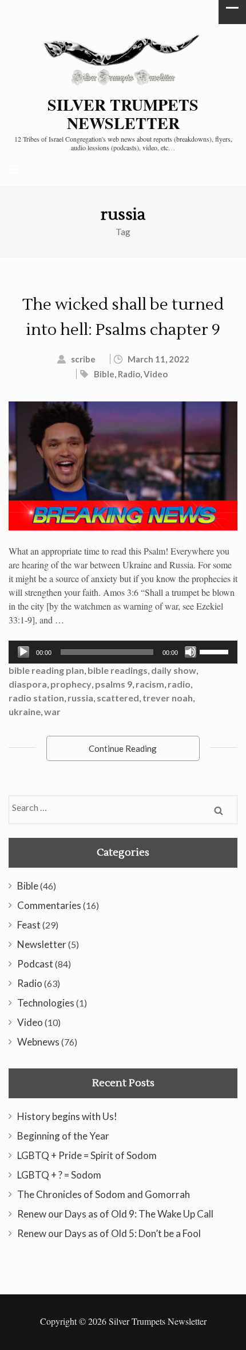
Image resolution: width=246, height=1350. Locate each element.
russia (80, 697)
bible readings (118, 670)
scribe (83, 359)
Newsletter (41, 944)
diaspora (28, 683)
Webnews (38, 1042)
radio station (36, 697)
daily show (173, 670)
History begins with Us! (67, 1116)
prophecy (71, 683)
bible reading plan (46, 670)
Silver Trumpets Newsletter (123, 114)
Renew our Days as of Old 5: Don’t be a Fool (109, 1233)
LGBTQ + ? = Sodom (59, 1175)
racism (150, 683)
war (52, 711)
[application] (123, 652)
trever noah (167, 697)
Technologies (45, 1003)
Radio (129, 374)
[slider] (216, 651)
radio (179, 683)
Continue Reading (123, 748)
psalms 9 (113, 683)
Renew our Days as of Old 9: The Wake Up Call (115, 1214)
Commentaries (49, 905)
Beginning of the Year (63, 1136)
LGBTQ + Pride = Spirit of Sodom (87, 1155)
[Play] (23, 652)
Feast (29, 925)
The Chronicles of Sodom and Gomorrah (103, 1194)
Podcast (35, 964)
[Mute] (190, 652)
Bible (104, 374)
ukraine (25, 711)
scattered (118, 697)
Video (156, 374)
